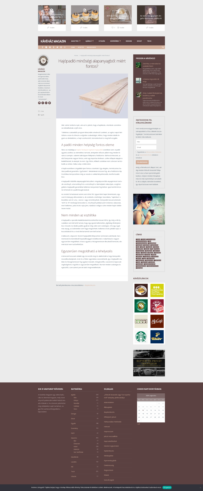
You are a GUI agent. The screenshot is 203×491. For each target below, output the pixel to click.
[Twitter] (57, 47)
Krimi (138, 252)
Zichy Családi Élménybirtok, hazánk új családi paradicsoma (152, 95)
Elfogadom (167, 487)
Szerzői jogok (109, 480)
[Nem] (200, 488)
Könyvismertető (142, 241)
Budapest (149, 251)
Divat (139, 41)
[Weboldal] (39, 103)
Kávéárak (140, 264)
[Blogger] (46, 47)
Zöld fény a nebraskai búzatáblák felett (152, 65)
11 (143, 410)
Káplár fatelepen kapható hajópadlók (89, 150)
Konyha (147, 254)
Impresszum (108, 431)
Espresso (145, 262)
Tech (149, 41)
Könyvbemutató (142, 243)
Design (129, 41)
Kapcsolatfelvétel (110, 441)
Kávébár (152, 262)
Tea (152, 249)
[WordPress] (61, 47)
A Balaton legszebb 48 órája (151, 80)
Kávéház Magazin (41, 70)
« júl (138, 424)
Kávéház (140, 245)
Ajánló (89, 41)
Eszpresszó (140, 251)
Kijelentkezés (109, 451)
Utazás (102, 41)
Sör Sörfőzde (78, 452)
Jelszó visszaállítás (110, 436)
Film (150, 241)
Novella (76, 403)
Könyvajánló (151, 239)
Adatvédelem (109, 402)
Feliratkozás (142, 162)
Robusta (139, 256)
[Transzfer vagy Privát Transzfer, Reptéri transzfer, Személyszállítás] (149, 376)
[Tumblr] (54, 47)
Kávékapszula (141, 266)
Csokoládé (147, 256)
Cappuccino (140, 260)
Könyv (144, 239)
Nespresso (149, 260)
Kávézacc (155, 256)
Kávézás (147, 245)
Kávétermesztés (150, 264)
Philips (154, 254)
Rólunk (106, 475)
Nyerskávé (151, 258)
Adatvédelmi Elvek (145, 155)
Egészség (157, 251)
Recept (157, 249)
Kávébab (158, 252)
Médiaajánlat (108, 456)
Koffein (143, 247)
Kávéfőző (140, 249)
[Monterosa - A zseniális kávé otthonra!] (149, 224)
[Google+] (46, 103)
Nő (72, 467)
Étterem (150, 252)
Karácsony (154, 245)
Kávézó (156, 247)
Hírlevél (107, 426)
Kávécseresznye (153, 266)
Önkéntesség (109, 465)
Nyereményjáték (110, 460)
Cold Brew (158, 260)
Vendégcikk (152, 243)
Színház (76, 406)
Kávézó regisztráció (111, 446)
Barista (139, 258)
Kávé (138, 239)
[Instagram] (50, 47)
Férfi (72, 433)
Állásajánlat (108, 407)
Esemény (74, 428)
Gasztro (75, 41)
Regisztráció (108, 470)
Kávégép (140, 268)
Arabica (147, 249)
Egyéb (42, 115)
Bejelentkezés (91, 47)
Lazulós (74, 462)
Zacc (144, 258)
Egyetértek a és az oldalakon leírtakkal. (148, 155)
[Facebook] (42, 47)
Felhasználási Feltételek (153, 152)
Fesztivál (150, 247)
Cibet (138, 262)
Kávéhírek (114, 41)
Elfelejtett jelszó (110, 417)
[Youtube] (65, 47)
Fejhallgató (140, 254)
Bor (138, 247)
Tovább (52, 28)
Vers (75, 409)
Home (73, 47)
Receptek (81, 47)
